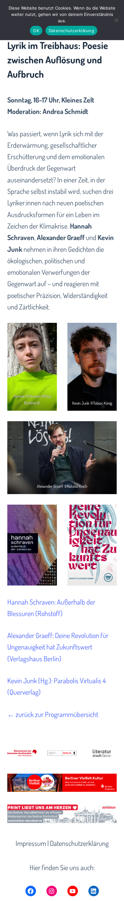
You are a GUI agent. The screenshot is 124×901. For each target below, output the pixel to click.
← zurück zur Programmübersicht (52, 714)
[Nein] (116, 20)
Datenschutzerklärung (79, 843)
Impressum (31, 843)
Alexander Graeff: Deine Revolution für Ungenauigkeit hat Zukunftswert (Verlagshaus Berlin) (57, 647)
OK (36, 30)
